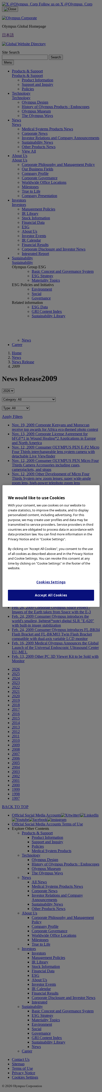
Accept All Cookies (51, 595)
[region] (50, 546)
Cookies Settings (50, 582)
